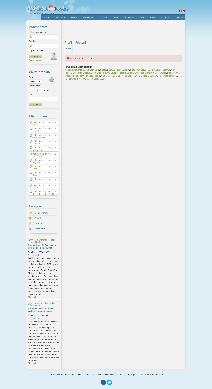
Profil (68, 48)
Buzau (159, 70)
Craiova (86, 73)
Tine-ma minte (38, 51)
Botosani (118, 70)
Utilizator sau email (37, 32)
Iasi (142, 73)
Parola (32, 41)
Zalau (103, 79)
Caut (31, 77)
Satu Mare (105, 76)
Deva (93, 73)
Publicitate (69, 375)
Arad (86, 70)
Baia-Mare (94, 70)
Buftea (152, 70)
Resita (97, 76)
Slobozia (145, 76)
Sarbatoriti (40, 229)
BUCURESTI (142, 70)
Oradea (162, 73)
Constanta (77, 73)
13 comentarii (34, 318)
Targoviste (163, 76)
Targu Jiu (173, 76)
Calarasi (166, 70)
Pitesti (67, 76)
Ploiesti (74, 76)
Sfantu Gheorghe (119, 76)
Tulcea (90, 79)
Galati (129, 73)
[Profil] (69, 42)
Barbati (38, 223)
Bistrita (103, 70)
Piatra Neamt (173, 73)
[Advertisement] (125, 29)
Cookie (122, 375)
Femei (38, 218)
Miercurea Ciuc (152, 73)
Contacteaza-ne (56, 375)
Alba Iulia (69, 70)
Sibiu (130, 76)
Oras (31, 94)
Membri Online (41, 213)
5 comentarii (33, 255)
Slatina (136, 76)
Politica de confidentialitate (105, 375)
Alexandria (79, 70)
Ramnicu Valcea (86, 76)
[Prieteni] (81, 42)
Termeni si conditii (83, 375)
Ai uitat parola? (36, 60)
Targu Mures (70, 79)
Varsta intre (34, 86)
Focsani (122, 73)
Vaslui (96, 79)
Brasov (126, 70)
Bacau (110, 70)
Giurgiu (136, 73)
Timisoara (81, 79)
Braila (132, 70)
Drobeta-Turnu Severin (107, 73)
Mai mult (32, 297)
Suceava (154, 76)
